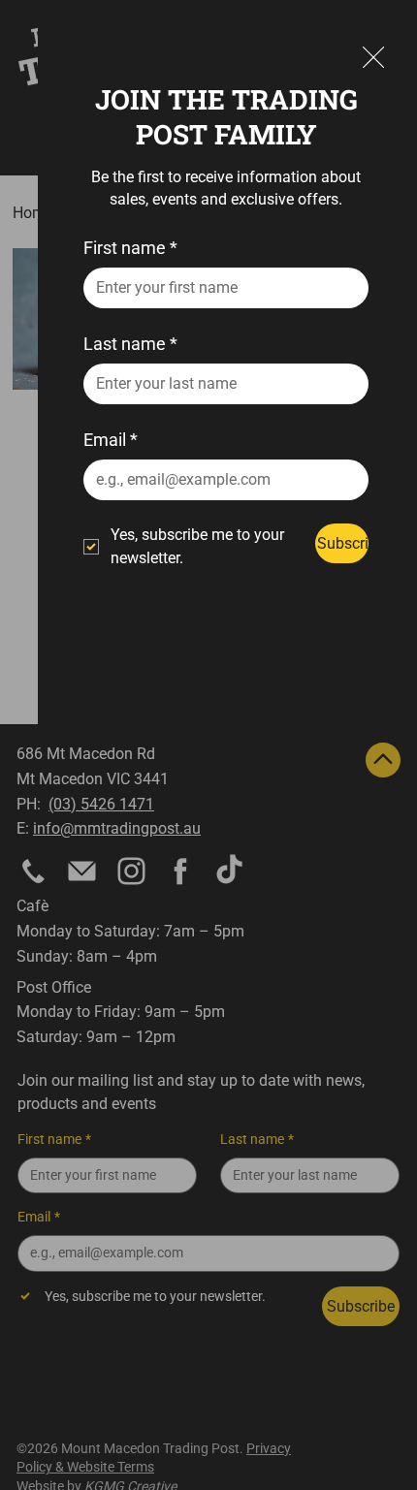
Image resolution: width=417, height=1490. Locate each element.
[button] (373, 58)
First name (130, 248)
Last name (130, 343)
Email (110, 439)
